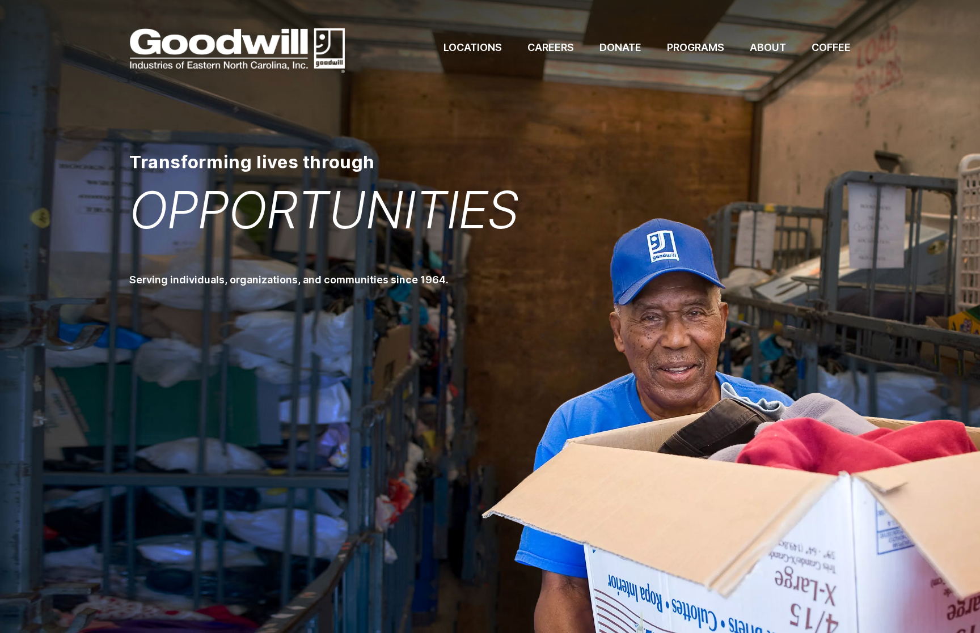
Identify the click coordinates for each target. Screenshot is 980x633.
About (768, 47)
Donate (620, 47)
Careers (550, 47)
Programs (695, 47)
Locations (472, 47)
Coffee (831, 47)
